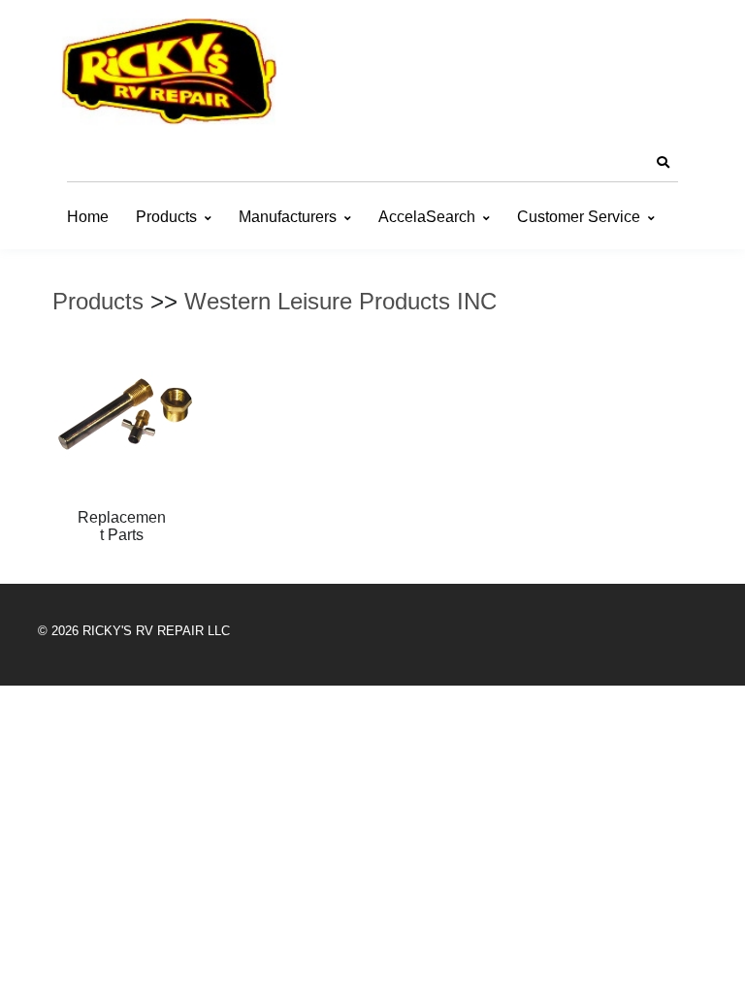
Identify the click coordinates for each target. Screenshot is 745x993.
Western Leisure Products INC (340, 301)
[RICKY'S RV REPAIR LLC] (173, 71)
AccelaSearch (426, 216)
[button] (662, 162)
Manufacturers (288, 216)
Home (88, 216)
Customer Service (578, 216)
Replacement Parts (122, 526)
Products (166, 216)
